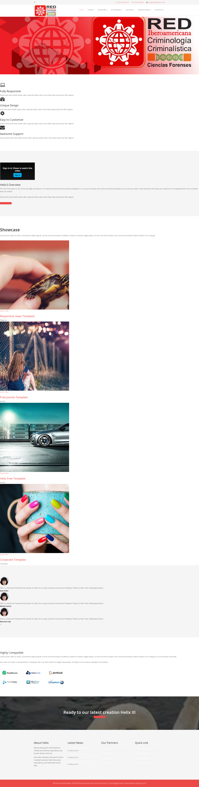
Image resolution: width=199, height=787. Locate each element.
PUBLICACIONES (144, 10)
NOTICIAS (129, 10)
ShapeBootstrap (109, 758)
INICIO (81, 10)
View (6, 311)
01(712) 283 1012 (123, 2)
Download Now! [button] (99, 717)
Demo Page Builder (143, 758)
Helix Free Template (12, 478)
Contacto (159, 10)
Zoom (2, 311)
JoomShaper (107, 749)
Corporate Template (13, 559)
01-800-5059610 (138, 2)
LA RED (90, 10)
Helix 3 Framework (143, 749)
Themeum (107, 753)
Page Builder (107, 763)
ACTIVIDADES (116, 10)
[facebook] (34, 2)
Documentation (6, 203)
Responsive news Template (17, 316)
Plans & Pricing (142, 763)
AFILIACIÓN (102, 10)
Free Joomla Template (14, 397)
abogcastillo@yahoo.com (156, 2)
